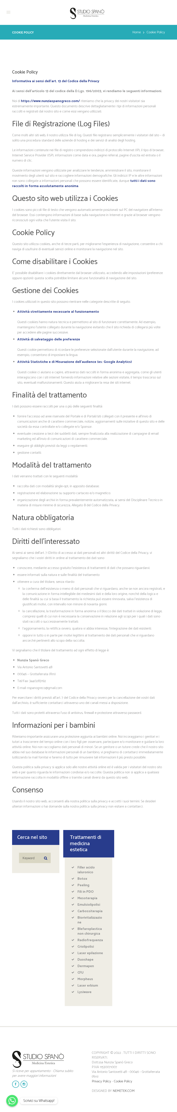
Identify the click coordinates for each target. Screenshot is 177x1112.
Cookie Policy (123, 1081)
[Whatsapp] (12, 1101)
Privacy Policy (101, 1081)
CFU (80, 973)
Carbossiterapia (90, 911)
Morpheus (85, 979)
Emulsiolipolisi (88, 905)
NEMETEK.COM (123, 1091)
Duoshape (85, 960)
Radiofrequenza (90, 940)
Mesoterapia (87, 898)
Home (136, 32)
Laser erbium (87, 986)
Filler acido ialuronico (86, 870)
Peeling (83, 885)
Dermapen (85, 966)
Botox (82, 879)
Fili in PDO (85, 892)
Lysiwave (84, 992)
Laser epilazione (90, 953)
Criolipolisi (85, 947)
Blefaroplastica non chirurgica (89, 931)
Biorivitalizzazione (89, 920)
